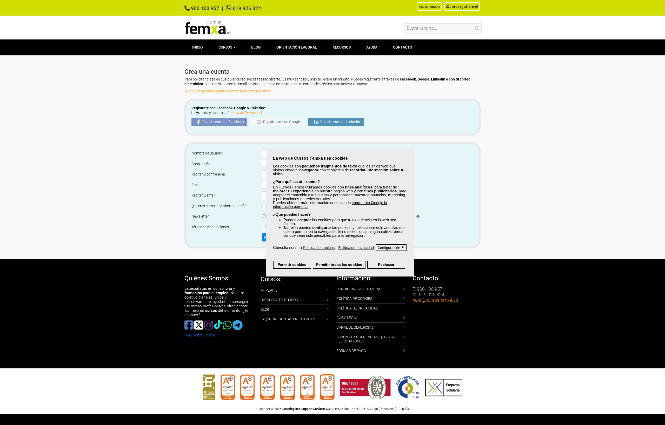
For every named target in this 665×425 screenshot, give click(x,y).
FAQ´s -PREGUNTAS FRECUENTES (288, 319)
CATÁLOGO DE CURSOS (279, 300)
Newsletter (200, 216)
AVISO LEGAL (347, 318)
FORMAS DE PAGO (351, 351)
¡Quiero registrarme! (462, 6)
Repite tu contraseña (208, 174)
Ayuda (371, 47)
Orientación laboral (296, 47)
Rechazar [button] (386, 265)
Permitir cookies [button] (292, 265)
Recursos (341, 47)
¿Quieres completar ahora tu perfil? (219, 206)
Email (195, 185)
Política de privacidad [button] (356, 247)
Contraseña (200, 164)
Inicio (197, 47)
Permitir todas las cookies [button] (339, 265)
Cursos (225, 47)
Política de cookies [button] (319, 247)
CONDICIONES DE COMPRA (358, 289)
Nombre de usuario (206, 153)
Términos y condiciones (210, 227)
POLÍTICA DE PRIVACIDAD (357, 308)
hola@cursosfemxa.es (435, 300)
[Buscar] (477, 28)
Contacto (402, 47)
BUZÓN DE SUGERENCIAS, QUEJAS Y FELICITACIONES (366, 339)
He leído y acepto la (229, 113)
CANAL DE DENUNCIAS (355, 327)
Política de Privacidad (244, 113)
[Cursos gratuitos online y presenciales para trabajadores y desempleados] (207, 27)
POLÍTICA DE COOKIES (354, 298)
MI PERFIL (269, 290)
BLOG (265, 309)
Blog (256, 47)
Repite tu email (203, 195)
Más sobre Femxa (199, 335)
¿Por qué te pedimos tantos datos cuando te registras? (228, 91)
